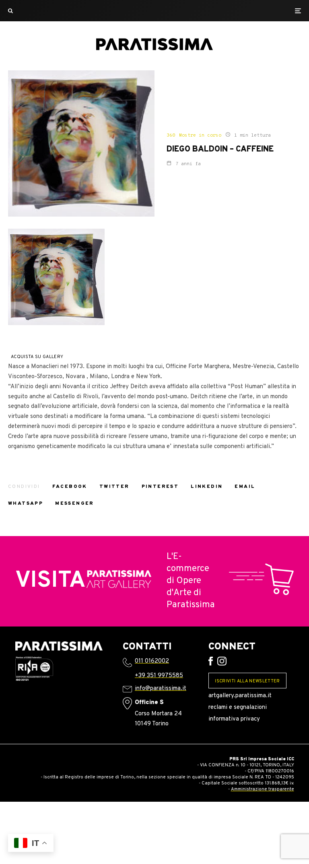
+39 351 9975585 (159, 676)
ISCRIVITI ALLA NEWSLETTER (247, 681)
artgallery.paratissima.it (240, 696)
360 (171, 135)
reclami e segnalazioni (237, 707)
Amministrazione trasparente (262, 789)
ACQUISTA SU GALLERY (37, 357)
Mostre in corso (200, 135)
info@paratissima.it (160, 688)
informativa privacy (234, 719)
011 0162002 (152, 661)
